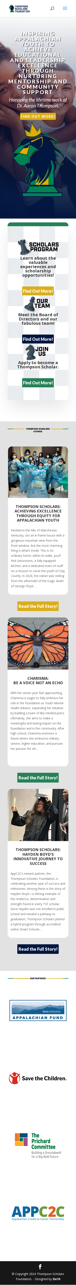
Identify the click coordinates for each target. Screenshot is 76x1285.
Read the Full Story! (38, 606)
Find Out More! (38, 116)
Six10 (56, 1279)
